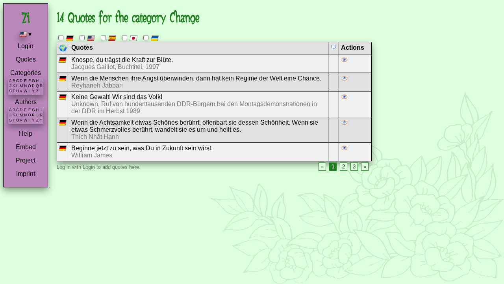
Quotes (26, 59)
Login (25, 46)
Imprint (25, 173)
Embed (26, 147)
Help (25, 133)
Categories (25, 72)
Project (25, 160)
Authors (26, 102)
